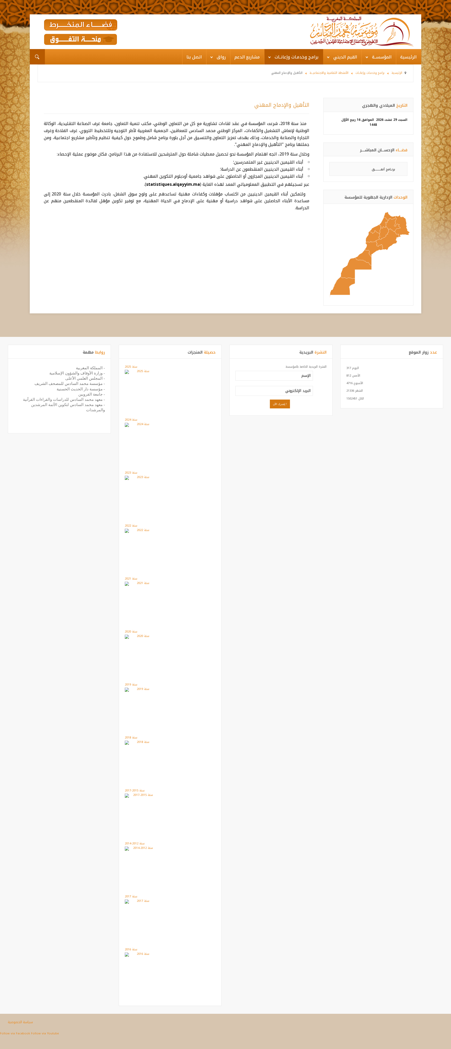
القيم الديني (345, 57)
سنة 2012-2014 (135, 843)
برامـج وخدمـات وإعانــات (296, 57)
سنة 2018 (131, 737)
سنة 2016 (131, 949)
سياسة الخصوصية (20, 1022)
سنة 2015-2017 (135, 790)
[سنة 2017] (141, 901)
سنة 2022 (131, 525)
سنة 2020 (131, 631)
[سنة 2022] (141, 530)
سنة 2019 (131, 684)
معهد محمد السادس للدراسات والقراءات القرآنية (63, 399)
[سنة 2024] (141, 424)
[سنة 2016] (141, 954)
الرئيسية (408, 57)
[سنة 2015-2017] (141, 795)
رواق (221, 57)
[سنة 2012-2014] (141, 848)
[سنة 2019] (141, 689)
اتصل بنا (194, 57)
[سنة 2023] (141, 477)
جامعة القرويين (90, 394)
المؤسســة (381, 57)
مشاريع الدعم (247, 57)
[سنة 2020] (141, 636)
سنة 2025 (131, 366)
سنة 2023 (131, 472)
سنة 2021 (131, 578)
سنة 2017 (131, 896)
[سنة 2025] (141, 371)
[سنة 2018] (141, 742)
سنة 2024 (131, 419)
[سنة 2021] (141, 583)
